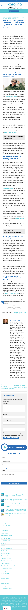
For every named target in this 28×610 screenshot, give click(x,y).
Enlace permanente (15, 315)
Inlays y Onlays (4, 533)
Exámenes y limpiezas (6, 558)
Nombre (5, 414)
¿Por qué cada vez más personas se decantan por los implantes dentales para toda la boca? (15, 514)
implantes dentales (18, 129)
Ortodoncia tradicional (6, 550)
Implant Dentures (13, 313)
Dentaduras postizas (12, 17)
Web (3, 426)
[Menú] (2, 5)
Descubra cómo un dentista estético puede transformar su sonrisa (20, 387)
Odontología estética (6, 523)
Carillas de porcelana (5, 525)
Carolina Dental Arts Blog (18, 312)
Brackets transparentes (6, 548)
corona (5, 132)
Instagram (15, 300)
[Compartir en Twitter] (13, 308)
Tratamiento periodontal (6, 568)
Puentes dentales (5, 578)
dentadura (14, 132)
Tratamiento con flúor (6, 540)
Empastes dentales (5, 563)
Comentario (5, 403)
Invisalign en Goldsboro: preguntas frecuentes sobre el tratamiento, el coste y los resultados (16, 510)
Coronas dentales (5, 530)
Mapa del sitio (18, 606)
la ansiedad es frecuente (11, 96)
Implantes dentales (5, 573)
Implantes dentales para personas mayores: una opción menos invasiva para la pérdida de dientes (16, 495)
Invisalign (3, 545)
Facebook (10, 300)
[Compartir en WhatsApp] (8, 308)
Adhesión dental (4, 528)
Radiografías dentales (6, 555)
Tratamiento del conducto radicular (9, 565)
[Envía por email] (15, 308)
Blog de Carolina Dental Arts (9, 16)
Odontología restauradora (7, 571)
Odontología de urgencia (6, 560)
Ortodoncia (3, 543)
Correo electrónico (7, 420)
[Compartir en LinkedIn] (20, 308)
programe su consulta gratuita (12, 293)
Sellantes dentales (5, 538)
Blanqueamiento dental (6, 535)
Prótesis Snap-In (5, 583)
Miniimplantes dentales (13, 18)
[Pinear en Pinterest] (17, 308)
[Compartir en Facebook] (10, 308)
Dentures (7, 313)
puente (9, 132)
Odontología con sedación (7, 586)
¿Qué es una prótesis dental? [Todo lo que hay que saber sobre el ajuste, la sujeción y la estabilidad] (15, 505)
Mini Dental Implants (20, 313)
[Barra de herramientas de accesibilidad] (2, 302)
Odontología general (5, 553)
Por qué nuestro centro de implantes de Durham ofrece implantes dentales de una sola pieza (16, 500)
